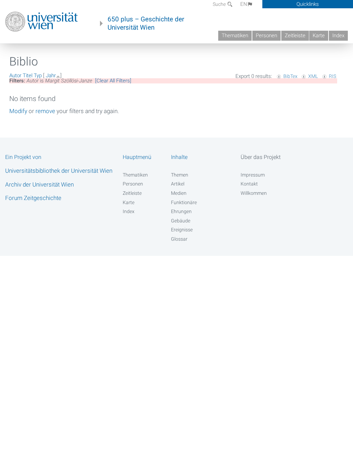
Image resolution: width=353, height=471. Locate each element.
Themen (179, 175)
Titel (27, 75)
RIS (332, 76)
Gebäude (180, 220)
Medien (178, 193)
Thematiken (235, 35)
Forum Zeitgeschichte (33, 197)
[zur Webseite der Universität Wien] (41, 22)
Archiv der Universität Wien (39, 184)
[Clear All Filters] (113, 81)
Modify (18, 111)
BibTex (290, 76)
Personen (266, 35)
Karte (319, 35)
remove (45, 111)
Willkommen (254, 193)
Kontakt (249, 184)
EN (243, 4)
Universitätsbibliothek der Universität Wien (58, 170)
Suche (220, 4)
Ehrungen (181, 211)
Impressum (253, 175)
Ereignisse (182, 229)
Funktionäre (184, 202)
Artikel (177, 184)
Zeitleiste (295, 35)
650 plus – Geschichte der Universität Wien (146, 23)
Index (338, 35)
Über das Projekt (261, 157)
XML (313, 76)
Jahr (51, 75)
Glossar (179, 239)
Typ (38, 75)
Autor (15, 75)
